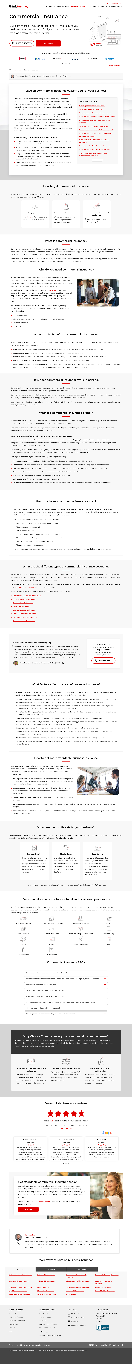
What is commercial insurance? (91, 109)
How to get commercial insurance (92, 106)
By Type (20, 1269)
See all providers (114, 65)
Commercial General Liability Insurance (76, 1276)
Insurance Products (16, 1317)
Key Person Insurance (103, 1287)
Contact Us (43, 1313)
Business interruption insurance (24, 610)
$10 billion (52, 290)
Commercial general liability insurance (27, 596)
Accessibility (36, 1345)
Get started (28, 1209)
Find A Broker (14, 1324)
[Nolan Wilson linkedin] (18, 1243)
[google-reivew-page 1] (63, 1163)
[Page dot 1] (62, 63)
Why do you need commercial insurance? (95, 113)
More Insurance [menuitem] (93, 6)
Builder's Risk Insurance (46, 1275)
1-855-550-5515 (44, 1201)
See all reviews (66, 1128)
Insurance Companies (17, 1320)
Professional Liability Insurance (20, 1294)
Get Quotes (48, 43)
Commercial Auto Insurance (19, 1281)
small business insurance (24, 587)
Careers (12, 1328)
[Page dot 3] (69, 63)
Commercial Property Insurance (106, 1275)
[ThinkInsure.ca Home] (10, 70)
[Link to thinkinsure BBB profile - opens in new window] (102, 1328)
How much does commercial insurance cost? (96, 130)
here (29, 217)
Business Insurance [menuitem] (78, 6)
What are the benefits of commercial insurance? (97, 116)
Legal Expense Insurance (18, 1291)
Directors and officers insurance (25, 617)
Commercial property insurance (24, 599)
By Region (51, 1269)
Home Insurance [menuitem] (63, 6)
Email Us (42, 1320)
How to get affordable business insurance (94, 146)
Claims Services (45, 1317)
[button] (11, 1148)
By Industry (82, 1269)
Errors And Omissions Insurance (20, 1287)
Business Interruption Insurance (20, 1275)
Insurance (17, 70)
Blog (10, 1331)
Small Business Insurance (46, 1294)
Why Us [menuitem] (104, 6)
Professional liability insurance (24, 621)
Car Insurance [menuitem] (50, 6)
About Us (12, 1313)
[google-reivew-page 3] (68, 1163)
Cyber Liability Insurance (46, 1281)
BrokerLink (24, 1350)
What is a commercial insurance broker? (94, 126)
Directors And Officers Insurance (78, 1281)
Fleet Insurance (43, 1287)
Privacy (11, 1345)
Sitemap (47, 1345)
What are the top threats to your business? (95, 149)
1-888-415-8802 (51, 1324)
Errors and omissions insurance (24, 614)
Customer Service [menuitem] (115, 6)
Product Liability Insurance (105, 1291)
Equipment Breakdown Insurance (103, 1282)
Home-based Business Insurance (78, 1287)
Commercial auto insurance (23, 603)
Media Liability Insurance (75, 1291)
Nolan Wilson (30, 1235)
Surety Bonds (71, 1294)
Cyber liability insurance (21, 606)
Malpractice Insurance (45, 1291)
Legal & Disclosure (23, 1345)
